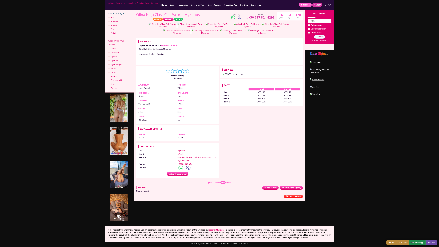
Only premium (316, 25)
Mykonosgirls (116, 64)
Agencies (183, 5)
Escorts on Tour (198, 5)
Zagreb (114, 88)
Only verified (315, 32)
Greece (173, 45)
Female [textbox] (312, 21)
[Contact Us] (329, 5)
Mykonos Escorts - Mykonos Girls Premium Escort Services (132, 3)
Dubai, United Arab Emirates (115, 43)
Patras (113, 72)
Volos (113, 84)
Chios (113, 29)
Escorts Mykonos (216, 230)
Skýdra (113, 76)
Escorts (173, 5)
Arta (112, 17)
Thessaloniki (116, 80)
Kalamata (115, 52)
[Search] (325, 5)
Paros (113, 68)
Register (307, 5)
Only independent (318, 29)
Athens (114, 25)
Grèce (113, 48)
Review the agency (292, 188)
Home (164, 5)
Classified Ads (230, 5)
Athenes (114, 21)
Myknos (114, 56)
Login (318, 5)
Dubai (113, 33)
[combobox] (320, 21)
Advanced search (321, 40)
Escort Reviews (214, 5)
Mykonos (165, 45)
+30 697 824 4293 (261, 17)
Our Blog (244, 5)
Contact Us (256, 5)
